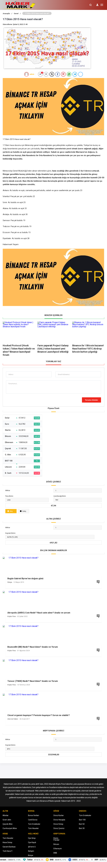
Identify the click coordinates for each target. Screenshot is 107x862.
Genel (17, 13)
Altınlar (5, 815)
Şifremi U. (32, 847)
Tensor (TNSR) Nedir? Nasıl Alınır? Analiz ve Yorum (32, 681)
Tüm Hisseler (33, 828)
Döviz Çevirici (59, 828)
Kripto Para (11, 616)
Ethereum (58, 848)
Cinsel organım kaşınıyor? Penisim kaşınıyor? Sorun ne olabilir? (38, 715)
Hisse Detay (7, 842)
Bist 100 (82, 820)
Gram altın (7, 820)
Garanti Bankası (9, 847)
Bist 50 (82, 824)
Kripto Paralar (57, 839)
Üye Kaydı (32, 842)
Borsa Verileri (33, 815)
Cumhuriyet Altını (10, 828)
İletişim (31, 851)
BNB (55, 853)
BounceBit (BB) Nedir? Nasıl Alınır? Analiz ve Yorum (32, 647)
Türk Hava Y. (8, 851)
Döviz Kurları (59, 815)
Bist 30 (82, 828)
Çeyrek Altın (8, 824)
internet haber (12, 719)
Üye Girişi (31, 838)
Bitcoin (56, 844)
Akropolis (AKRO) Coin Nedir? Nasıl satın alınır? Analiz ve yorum (38, 612)
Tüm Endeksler (34, 824)
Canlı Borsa (32, 820)
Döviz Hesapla (59, 820)
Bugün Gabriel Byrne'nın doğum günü (25, 578)
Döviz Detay (58, 824)
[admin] (26, 74)
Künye (30, 855)
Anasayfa (7, 13)
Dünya (9, 582)
